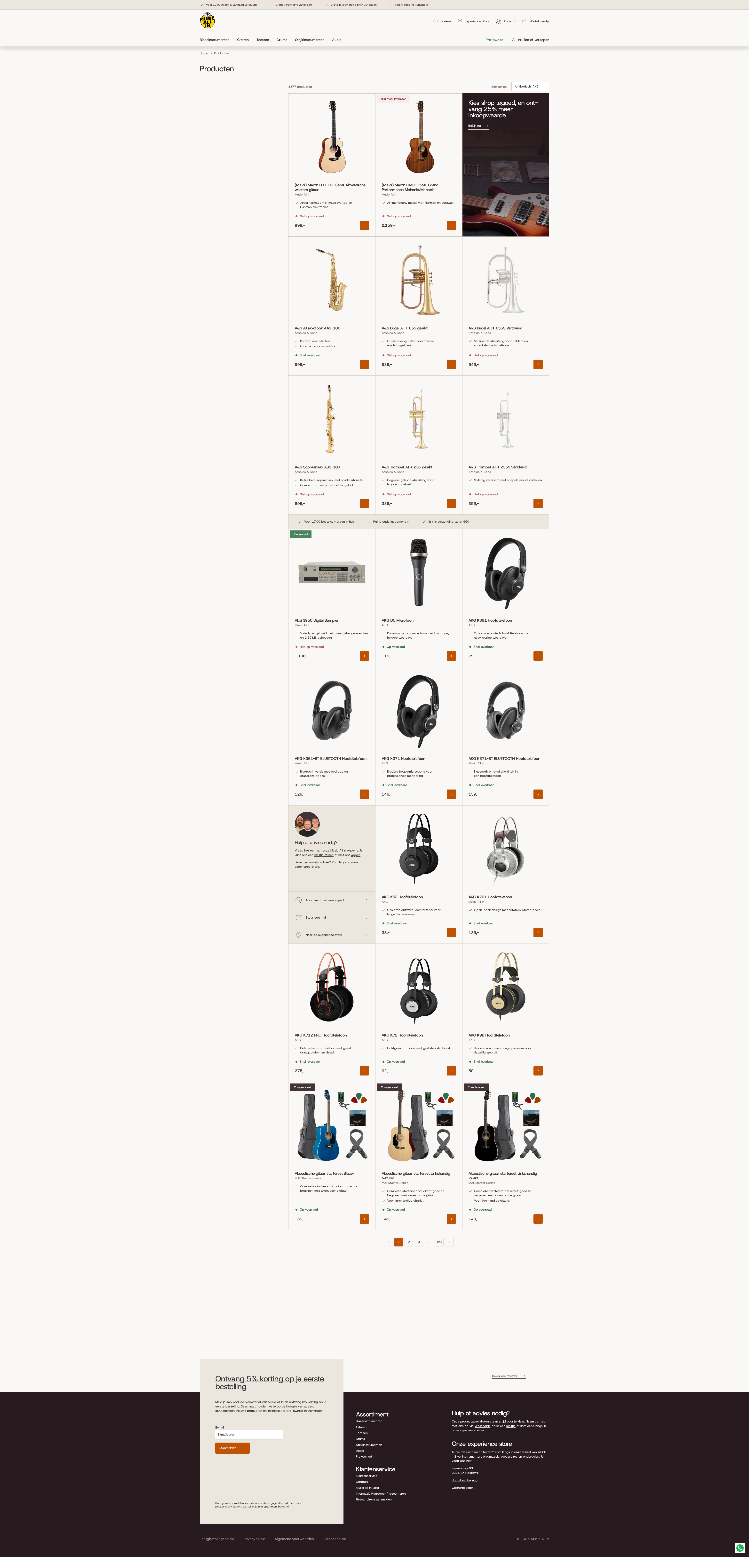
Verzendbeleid (334, 1539)
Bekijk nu (474, 126)
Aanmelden (228, 1448)
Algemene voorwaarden (294, 1539)
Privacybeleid (254, 1539)
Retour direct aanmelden (374, 1499)
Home (204, 53)
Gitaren (361, 1427)
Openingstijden (463, 1488)
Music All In (540, 1539)
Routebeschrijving (464, 1480)
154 (439, 1242)
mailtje (511, 1426)
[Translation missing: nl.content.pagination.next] (449, 1242)
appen (355, 855)
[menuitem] (216, 39)
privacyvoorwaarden (228, 1506)
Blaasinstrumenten (369, 1421)
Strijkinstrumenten (369, 1445)
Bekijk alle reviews (504, 1376)
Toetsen (362, 1433)
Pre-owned (364, 1456)
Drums (360, 1439)
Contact (362, 1482)
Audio (360, 1451)
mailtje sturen (324, 855)
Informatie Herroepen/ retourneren (381, 1493)
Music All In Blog (367, 1488)
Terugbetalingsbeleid (217, 1539)
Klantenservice (366, 1476)
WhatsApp (482, 1426)
